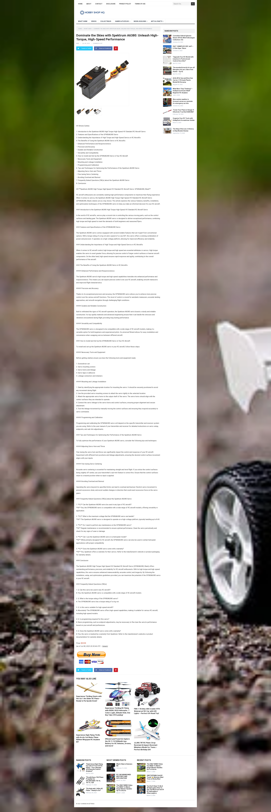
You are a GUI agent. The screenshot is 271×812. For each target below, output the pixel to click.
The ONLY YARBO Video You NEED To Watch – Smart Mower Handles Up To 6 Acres (124, 787)
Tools (88, 159)
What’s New (82, 21)
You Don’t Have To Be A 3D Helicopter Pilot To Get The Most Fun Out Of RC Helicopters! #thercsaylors (155, 789)
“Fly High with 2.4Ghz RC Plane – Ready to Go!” (94, 789)
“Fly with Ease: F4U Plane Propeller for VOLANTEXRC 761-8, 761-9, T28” (94, 779)
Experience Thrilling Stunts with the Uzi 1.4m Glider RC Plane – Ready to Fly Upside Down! (89, 698)
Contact (98, 4)
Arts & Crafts (156, 21)
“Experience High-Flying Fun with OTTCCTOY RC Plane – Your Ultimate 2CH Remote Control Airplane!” (94, 767)
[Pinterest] (116, 48)
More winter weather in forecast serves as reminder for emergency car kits (183, 101)
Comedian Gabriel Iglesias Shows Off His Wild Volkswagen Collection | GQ (184, 38)
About (88, 4)
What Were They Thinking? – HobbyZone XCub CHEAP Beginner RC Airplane (183, 91)
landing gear (90, 218)
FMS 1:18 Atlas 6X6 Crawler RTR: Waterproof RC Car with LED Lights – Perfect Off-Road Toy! (147, 711)
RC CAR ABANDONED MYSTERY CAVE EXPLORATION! (123, 776)
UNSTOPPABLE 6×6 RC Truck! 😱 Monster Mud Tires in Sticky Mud (155, 777)
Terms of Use (140, 4)
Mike (77, 43)
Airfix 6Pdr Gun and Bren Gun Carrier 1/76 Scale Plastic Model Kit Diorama (183, 80)
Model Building (140, 21)
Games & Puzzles (122, 21)
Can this (83, 590)
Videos (93, 21)
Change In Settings (87, 803)
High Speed (107, 189)
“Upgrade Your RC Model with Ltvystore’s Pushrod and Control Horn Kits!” (183, 59)
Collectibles (105, 21)
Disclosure (110, 4)
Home (80, 4)
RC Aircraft (124, 156)
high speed (92, 221)
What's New (88, 28)
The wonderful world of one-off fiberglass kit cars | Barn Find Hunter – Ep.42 (184, 69)
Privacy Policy (125, 4)
